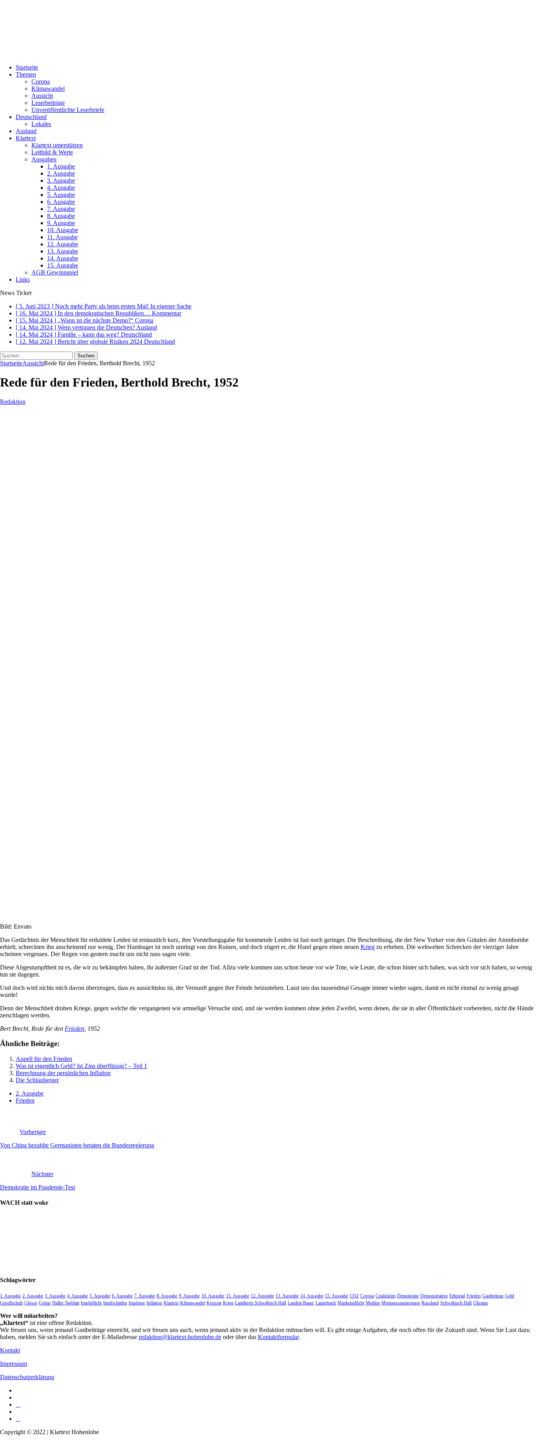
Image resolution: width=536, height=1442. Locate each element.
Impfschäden (115, 1303)
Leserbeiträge (48, 102)
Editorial (457, 1296)
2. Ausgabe (61, 173)
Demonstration (434, 1296)
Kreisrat (213, 1303)
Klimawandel (48, 88)
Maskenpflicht (350, 1303)
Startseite (27, 67)
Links (23, 279)
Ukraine (480, 1303)
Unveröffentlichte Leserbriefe (67, 109)
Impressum (13, 1363)
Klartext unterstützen (57, 145)
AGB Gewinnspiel (54, 272)
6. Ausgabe (61, 201)
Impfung (137, 1303)
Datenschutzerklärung (27, 1377)
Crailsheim (386, 1296)
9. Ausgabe (61, 223)
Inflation (154, 1303)
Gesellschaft (11, 1303)
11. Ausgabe (62, 237)
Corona (40, 81)
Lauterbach (325, 1303)
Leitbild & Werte (52, 152)
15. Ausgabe (62, 265)
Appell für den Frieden (44, 1058)
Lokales (41, 124)
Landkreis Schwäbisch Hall (260, 1303)
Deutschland (31, 117)
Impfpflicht (91, 1303)
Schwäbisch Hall (456, 1303)
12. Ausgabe (62, 244)
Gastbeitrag (492, 1296)
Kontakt (10, 1350)
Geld (509, 1296)
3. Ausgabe (61, 180)
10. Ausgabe (62, 230)
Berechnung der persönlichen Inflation (63, 1073)
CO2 (354, 1296)
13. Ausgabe (62, 251)
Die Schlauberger (37, 1080)
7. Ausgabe (61, 208)
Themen (26, 74)
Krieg (368, 947)
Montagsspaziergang (400, 1303)
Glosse (30, 1303)
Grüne (45, 1303)
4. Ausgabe (61, 187)
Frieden (74, 1028)
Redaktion (13, 401)
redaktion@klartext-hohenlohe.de (180, 1337)
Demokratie (408, 1296)
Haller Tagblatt (65, 1303)
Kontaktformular (278, 1337)
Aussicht (42, 95)
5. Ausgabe (61, 194)
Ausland (26, 131)
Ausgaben (44, 159)
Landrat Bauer (301, 1303)
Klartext (26, 138)
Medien (373, 1303)
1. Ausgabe (61, 166)
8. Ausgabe (61, 216)
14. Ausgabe (62, 258)
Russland (430, 1303)
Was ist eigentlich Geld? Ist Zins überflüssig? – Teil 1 (81, 1066)
